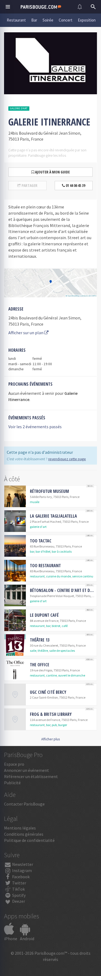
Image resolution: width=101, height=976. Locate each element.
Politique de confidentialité (29, 840)
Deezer (18, 901)
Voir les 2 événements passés (35, 426)
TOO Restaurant (45, 566)
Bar (34, 20)
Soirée (48, 20)
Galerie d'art (18, 108)
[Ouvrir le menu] (7, 6)
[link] (50, 496)
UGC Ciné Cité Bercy (48, 692)
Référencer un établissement (31, 776)
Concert (65, 20)
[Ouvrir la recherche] (93, 6)
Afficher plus (50, 739)
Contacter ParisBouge (24, 804)
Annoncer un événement (26, 770)
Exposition (87, 20)
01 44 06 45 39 (75, 185)
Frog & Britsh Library (51, 714)
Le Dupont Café (44, 615)
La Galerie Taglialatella (53, 516)
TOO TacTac (40, 541)
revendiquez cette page (67, 459)
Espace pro (14, 764)
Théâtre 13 (39, 640)
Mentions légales (20, 828)
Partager (29, 185)
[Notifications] (79, 6)
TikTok (18, 889)
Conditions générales (23, 834)
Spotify (18, 895)
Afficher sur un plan (26, 332)
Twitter (18, 883)
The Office (39, 665)
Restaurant (16, 20)
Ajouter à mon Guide (52, 172)
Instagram (21, 870)
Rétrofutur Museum (49, 491)
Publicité (12, 782)
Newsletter (22, 864)
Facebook (20, 876)
